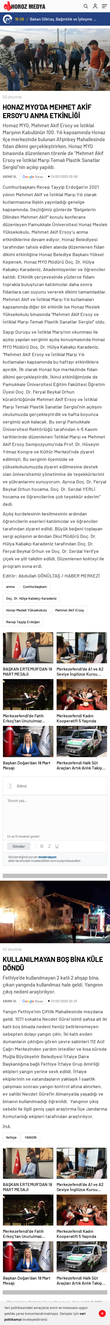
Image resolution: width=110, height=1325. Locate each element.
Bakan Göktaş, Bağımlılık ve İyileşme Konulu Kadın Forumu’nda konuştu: (64, 19)
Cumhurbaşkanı (35, 586)
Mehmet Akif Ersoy (69, 610)
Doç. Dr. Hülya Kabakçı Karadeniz (31, 598)
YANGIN (31, 1137)
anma (10, 586)
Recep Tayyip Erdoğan (23, 622)
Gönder (19, 846)
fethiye (11, 1137)
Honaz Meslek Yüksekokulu (26, 610)
